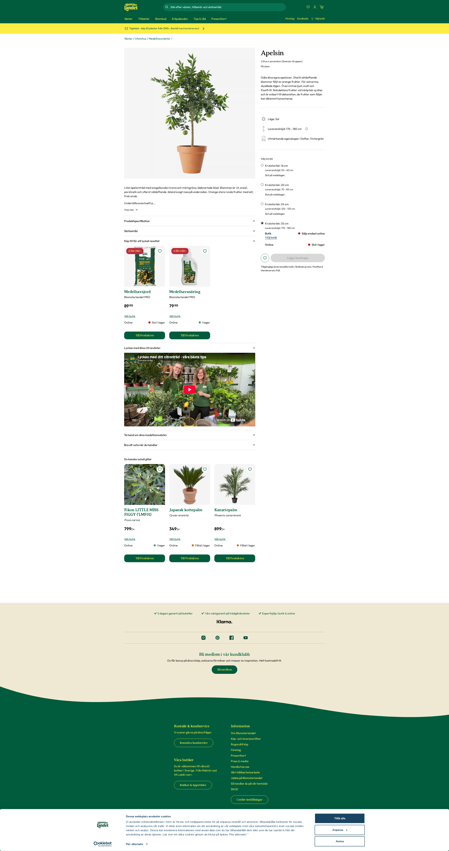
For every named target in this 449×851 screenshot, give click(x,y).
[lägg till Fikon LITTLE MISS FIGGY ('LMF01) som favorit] (160, 469)
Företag (289, 18)
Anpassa (337, 829)
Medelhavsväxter (159, 38)
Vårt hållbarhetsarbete (245, 772)
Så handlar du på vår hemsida (249, 783)
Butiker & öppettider (193, 785)
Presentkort (238, 755)
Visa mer (129, 209)
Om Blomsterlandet (243, 733)
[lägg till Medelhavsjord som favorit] (160, 251)
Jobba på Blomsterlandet (246, 778)
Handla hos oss (240, 766)
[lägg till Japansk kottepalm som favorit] (205, 469)
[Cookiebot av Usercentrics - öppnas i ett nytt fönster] (102, 844)
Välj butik (320, 18)
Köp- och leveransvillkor (246, 738)
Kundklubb (302, 18)
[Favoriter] (308, 7)
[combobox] (228, 7)
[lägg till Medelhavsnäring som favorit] (205, 251)
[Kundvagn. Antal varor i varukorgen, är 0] (321, 7)
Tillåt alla (339, 818)
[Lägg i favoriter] (265, 258)
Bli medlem (224, 669)
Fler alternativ (134, 844)
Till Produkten (150, 336)
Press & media (239, 761)
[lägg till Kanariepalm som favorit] (250, 469)
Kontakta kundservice (193, 742)
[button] (189, 221)
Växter (128, 38)
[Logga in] (314, 7)
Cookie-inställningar (249, 799)
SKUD (234, 789)
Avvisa (340, 841)
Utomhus (140, 38)
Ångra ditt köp (239, 744)
